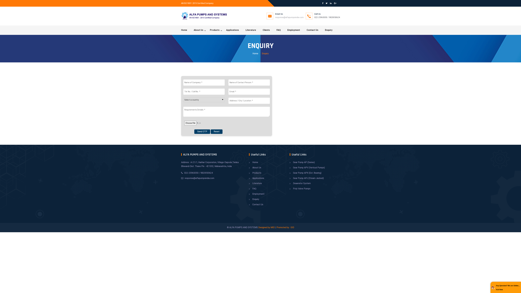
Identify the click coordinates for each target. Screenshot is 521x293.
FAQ (279, 30)
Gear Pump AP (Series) (304, 162)
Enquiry (328, 30)
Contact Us (312, 30)
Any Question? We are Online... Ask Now (508, 288)
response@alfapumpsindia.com (289, 17)
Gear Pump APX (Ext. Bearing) (307, 173)
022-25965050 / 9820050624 (198, 173)
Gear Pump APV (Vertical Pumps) (309, 167)
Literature (251, 30)
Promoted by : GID (285, 227)
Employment (293, 30)
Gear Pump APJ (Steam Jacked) (308, 178)
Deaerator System (302, 183)
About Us (198, 30)
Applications (232, 30)
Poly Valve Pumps (301, 188)
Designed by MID (266, 227)
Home (184, 30)
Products (215, 30)
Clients (266, 30)
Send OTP (202, 131)
